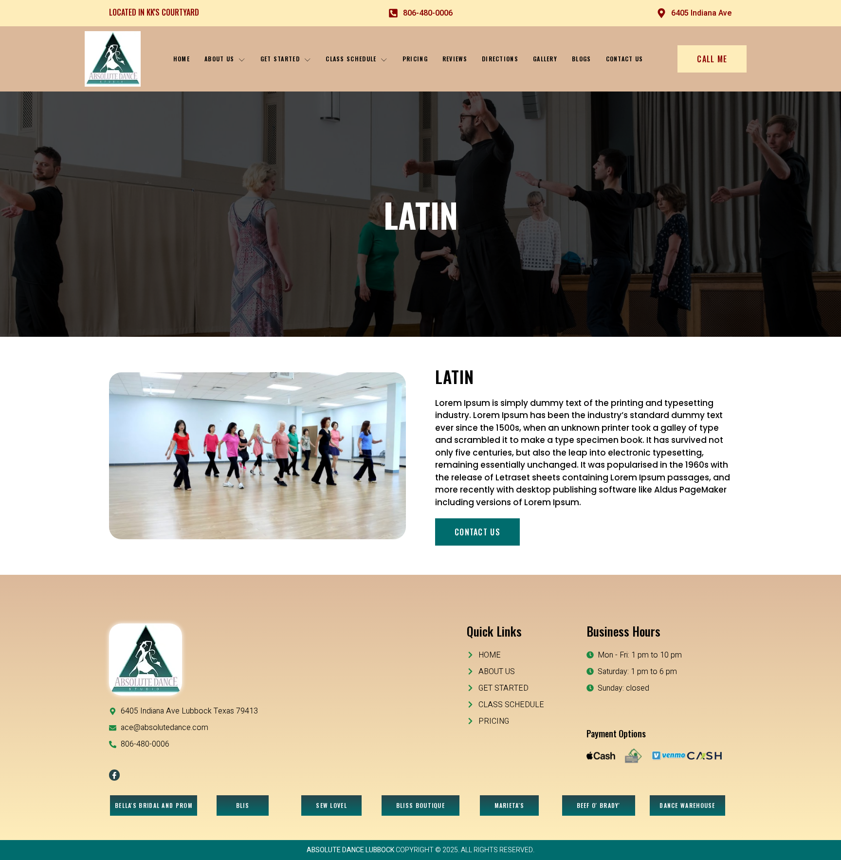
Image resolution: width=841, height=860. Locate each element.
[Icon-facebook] (114, 774)
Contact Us (624, 59)
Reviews (454, 59)
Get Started (280, 59)
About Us (219, 59)
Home (181, 59)
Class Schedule (351, 59)
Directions (500, 59)
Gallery (545, 59)
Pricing (415, 59)
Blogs (581, 59)
